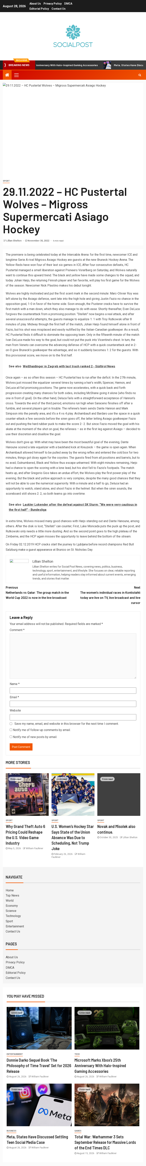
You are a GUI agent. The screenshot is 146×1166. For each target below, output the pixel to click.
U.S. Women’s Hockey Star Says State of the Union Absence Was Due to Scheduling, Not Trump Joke (73, 837)
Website (15, 710)
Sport (6, 181)
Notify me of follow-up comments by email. (42, 730)
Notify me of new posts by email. (35, 737)
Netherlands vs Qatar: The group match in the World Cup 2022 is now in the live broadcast (37, 593)
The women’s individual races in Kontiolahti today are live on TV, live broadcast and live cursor (110, 595)
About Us (35, 3)
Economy (12, 905)
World (9, 900)
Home (10, 890)
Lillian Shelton (14, 240)
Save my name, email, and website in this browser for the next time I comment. (66, 724)
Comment (17, 630)
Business (11, 1131)
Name (15, 684)
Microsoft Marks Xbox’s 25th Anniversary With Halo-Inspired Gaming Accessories (100, 1065)
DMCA (68, 3)
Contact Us (59, 8)
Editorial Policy (39, 8)
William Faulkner (34, 848)
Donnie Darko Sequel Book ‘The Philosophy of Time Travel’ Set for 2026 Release (39, 1065)
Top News (12, 895)
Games (78, 1131)
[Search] (139, 75)
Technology (13, 916)
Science (11, 911)
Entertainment (15, 926)
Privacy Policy (53, 3)
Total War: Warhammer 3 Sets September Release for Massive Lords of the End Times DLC (105, 1142)
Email (14, 697)
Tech (77, 1054)
